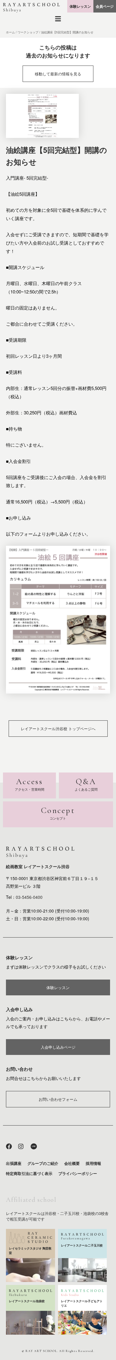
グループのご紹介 (42, 1163)
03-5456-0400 (29, 897)
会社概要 (72, 1163)
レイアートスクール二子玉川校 (82, 1245)
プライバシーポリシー (77, 1173)
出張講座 (13, 1163)
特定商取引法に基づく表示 (29, 1173)
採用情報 (93, 1163)
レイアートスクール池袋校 (27, 1301)
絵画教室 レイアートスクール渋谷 (38, 866)
